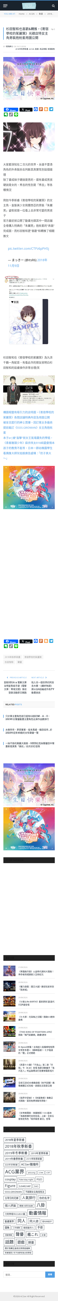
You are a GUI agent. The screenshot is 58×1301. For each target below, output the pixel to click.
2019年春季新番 (14, 1158)
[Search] (53, 5)
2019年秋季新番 (34, 1158)
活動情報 (8, 1235)
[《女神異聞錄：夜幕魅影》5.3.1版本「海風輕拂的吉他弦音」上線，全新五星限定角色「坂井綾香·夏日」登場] (9, 1112)
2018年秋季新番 (21, 49)
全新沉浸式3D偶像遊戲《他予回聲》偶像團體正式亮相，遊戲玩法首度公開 (36, 1084)
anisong (31, 1172)
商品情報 (43, 49)
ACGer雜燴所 (30, 1164)
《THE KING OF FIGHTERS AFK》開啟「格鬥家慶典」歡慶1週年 (35, 1033)
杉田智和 (9, 662)
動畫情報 (37, 1213)
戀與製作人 (28, 1227)
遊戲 (20, 1242)
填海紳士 (9, 46)
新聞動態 (51, 49)
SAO (36, 1186)
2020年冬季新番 (11, 1165)
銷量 (31, 1242)
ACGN (31, 49)
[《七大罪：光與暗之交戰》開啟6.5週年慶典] (9, 1016)
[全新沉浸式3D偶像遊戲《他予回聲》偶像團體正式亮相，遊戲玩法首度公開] (9, 1082)
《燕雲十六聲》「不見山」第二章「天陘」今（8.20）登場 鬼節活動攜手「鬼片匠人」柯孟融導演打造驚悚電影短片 (36, 1067)
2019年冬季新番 (16, 1153)
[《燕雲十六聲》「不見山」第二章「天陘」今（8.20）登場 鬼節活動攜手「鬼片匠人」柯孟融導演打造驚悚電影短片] (9, 1064)
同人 (22, 1220)
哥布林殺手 (47, 1221)
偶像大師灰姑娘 (26, 1206)
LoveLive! (24, 1186)
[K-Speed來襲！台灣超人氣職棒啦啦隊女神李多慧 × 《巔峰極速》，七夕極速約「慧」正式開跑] (9, 1046)
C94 (41, 1172)
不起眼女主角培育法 (34, 1191)
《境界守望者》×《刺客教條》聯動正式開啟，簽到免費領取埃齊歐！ (35, 1099)
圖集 (7, 1227)
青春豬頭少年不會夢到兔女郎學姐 (18, 1253)
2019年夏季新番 (39, 1153)
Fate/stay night (26, 1179)
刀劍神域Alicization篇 (15, 1213)
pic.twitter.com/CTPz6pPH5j (28, 248)
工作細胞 (16, 1228)
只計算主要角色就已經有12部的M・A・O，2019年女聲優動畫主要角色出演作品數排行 (27, 717)
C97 (48, 1172)
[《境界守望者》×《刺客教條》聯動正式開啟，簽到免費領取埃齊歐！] (9, 1097)
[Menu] (5, 5)
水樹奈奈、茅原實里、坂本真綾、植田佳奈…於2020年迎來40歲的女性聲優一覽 (28, 731)
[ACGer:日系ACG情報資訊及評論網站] (29, 5)
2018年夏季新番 (14, 1140)
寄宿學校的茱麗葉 (33, 657)
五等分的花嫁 (11, 1198)
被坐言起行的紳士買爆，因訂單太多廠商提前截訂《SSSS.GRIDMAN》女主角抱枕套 (28, 427)
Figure (10, 1185)
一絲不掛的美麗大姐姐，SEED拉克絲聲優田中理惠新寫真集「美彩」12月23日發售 (29, 745)
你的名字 (44, 1198)
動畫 (37, 49)
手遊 (40, 1227)
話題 (9, 1242)
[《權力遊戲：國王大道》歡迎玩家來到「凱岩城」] (9, 986)
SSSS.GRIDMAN (13, 1191)
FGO (39, 1179)
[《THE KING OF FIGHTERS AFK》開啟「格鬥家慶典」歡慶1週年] (9, 1031)
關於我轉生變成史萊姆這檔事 (17, 1248)
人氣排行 (29, 1197)
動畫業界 (9, 1221)
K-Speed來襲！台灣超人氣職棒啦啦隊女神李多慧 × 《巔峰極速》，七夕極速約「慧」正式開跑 (36, 1049)
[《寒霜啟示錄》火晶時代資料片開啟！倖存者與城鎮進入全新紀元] (9, 971)
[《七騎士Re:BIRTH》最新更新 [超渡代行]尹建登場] (9, 1001)
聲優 (20, 662)
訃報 (44, 1235)
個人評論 (10, 1205)
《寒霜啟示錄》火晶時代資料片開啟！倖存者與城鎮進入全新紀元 (36, 973)
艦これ (32, 1234)
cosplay (10, 1179)
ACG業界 (14, 1171)
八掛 (41, 1205)
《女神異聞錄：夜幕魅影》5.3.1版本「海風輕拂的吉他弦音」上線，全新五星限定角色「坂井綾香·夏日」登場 (36, 1115)
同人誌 (34, 1221)
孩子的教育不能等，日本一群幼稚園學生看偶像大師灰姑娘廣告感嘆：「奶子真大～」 (28, 453)
